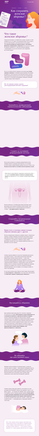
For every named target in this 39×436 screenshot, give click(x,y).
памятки (25, 7)
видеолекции (14, 7)
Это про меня (30, 2)
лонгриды (19, 7)
